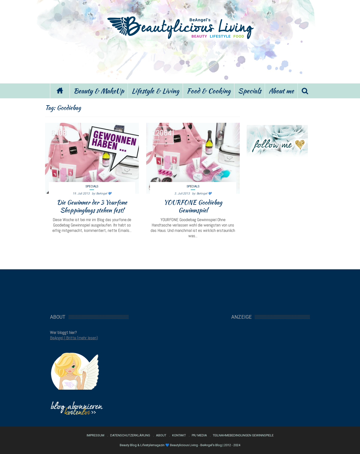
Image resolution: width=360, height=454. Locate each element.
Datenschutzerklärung (130, 435)
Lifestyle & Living (155, 91)
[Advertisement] (180, 61)
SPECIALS (91, 186)
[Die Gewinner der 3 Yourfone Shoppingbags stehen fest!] (92, 158)
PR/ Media (199, 435)
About (161, 435)
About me (281, 91)
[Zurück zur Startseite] (60, 90)
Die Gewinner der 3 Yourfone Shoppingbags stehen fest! (92, 206)
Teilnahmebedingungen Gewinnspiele (243, 435)
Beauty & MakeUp (98, 91)
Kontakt (179, 435)
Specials (249, 91)
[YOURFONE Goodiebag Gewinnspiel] (193, 158)
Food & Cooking (208, 91)
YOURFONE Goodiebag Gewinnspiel (193, 206)
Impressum (95, 435)
